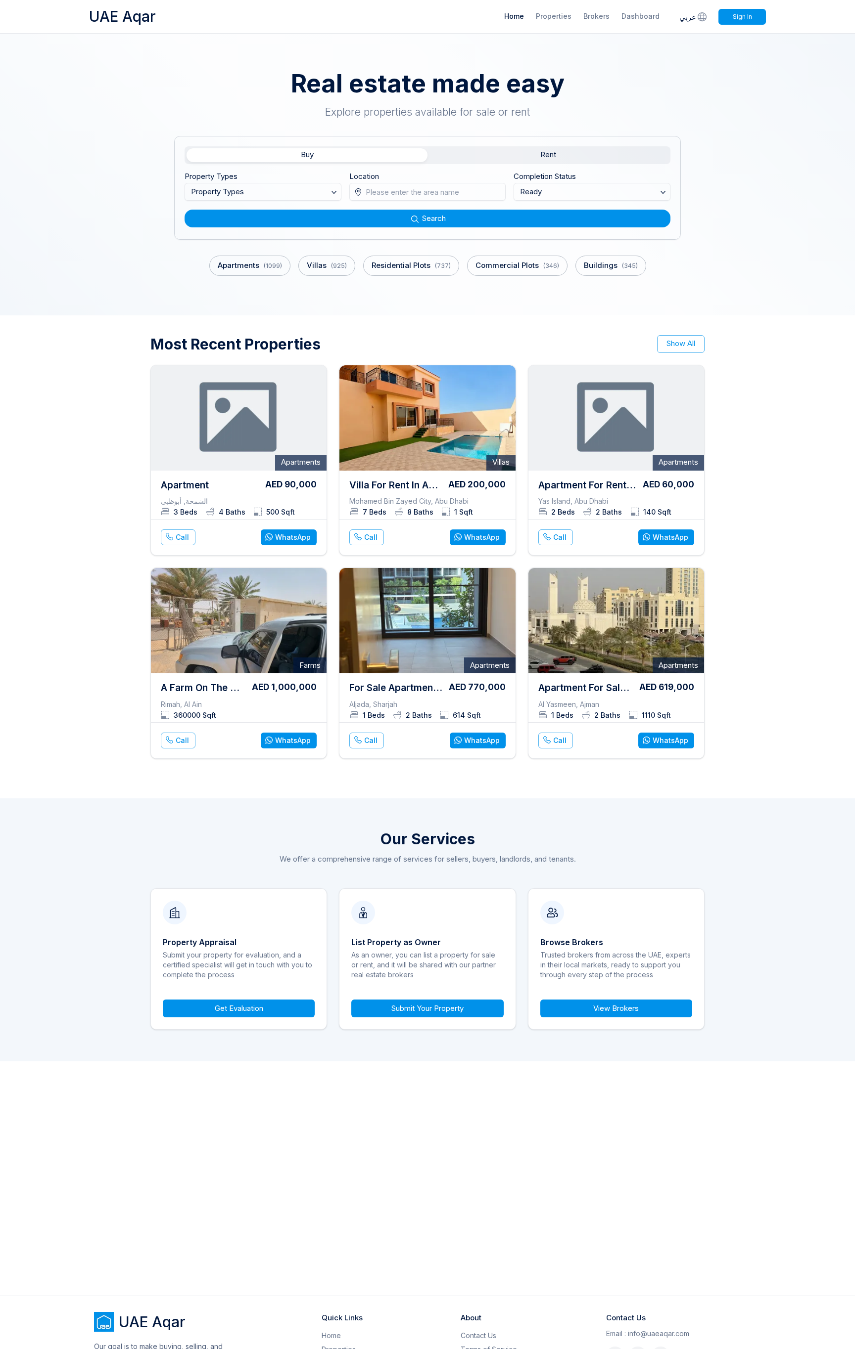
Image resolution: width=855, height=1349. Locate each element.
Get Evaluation (239, 1008)
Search (434, 218)
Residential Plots (411, 265)
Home (514, 16)
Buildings (611, 265)
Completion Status (545, 176)
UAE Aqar (122, 16)
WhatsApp (293, 537)
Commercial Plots (517, 265)
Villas (327, 265)
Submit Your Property (427, 1008)
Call (182, 537)
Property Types (211, 176)
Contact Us (478, 1335)
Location (364, 176)
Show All (680, 343)
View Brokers (616, 1008)
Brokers (596, 16)
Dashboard (640, 16)
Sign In (742, 16)
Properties (553, 16)
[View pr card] (239, 460)
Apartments (250, 265)
